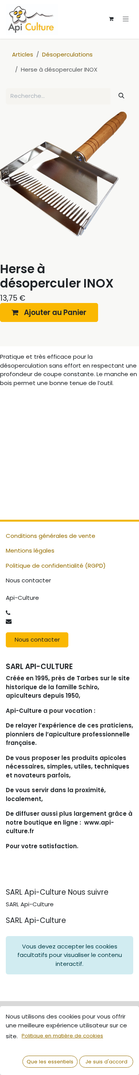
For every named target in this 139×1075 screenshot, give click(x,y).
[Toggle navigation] (126, 18)
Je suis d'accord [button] (106, 1061)
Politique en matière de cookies (62, 1035)
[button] (49, 312)
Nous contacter (37, 639)
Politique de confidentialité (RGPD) (56, 565)
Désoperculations (67, 54)
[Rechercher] (121, 95)
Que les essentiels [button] (50, 1061)
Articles (22, 54)
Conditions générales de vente (50, 536)
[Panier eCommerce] (111, 19)
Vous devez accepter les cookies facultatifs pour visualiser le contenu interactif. (69, 955)
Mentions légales (30, 550)
